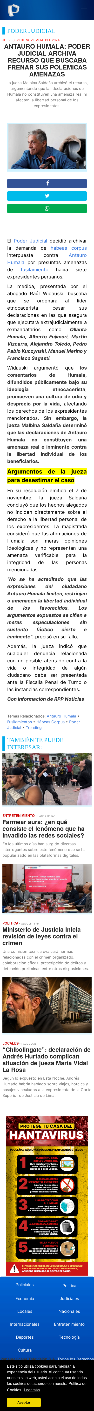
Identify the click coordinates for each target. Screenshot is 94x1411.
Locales (24, 1311)
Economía (24, 1298)
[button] (84, 10)
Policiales (25, 1284)
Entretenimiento (69, 1324)
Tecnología (69, 1337)
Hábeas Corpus (50, 721)
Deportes (25, 1337)
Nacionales (69, 1311)
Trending (34, 727)
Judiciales (69, 1298)
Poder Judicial (30, 241)
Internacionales (25, 1324)
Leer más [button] (32, 1390)
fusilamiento (34, 269)
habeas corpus (69, 248)
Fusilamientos (19, 721)
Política (69, 1285)
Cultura (25, 1350)
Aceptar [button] (23, 1402)
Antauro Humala (61, 716)
